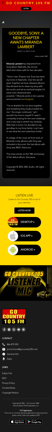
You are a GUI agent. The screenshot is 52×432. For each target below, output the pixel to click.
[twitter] (14, 329)
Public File (7, 373)
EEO (4, 378)
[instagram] (9, 329)
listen (26, 9)
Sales (9, 359)
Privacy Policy (8, 383)
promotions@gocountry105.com (22, 349)
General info (13, 354)
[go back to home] (14, 316)
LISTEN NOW (24, 210)
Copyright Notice (10, 392)
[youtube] (19, 329)
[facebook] (4, 329)
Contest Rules (8, 388)
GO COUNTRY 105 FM (28, 3)
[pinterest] (23, 329)
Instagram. (29, 99)
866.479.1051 (13, 344)
